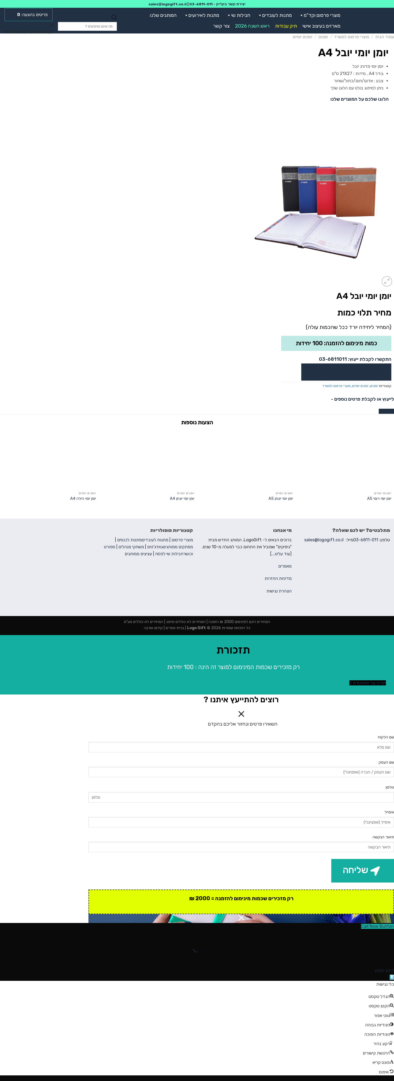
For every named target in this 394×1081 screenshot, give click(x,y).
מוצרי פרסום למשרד (351, 36)
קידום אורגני (153, 628)
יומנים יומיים (302, 36)
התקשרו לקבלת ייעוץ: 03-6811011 (355, 359)
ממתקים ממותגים (178, 546)
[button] (300, 15)
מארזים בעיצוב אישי (321, 26)
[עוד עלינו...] (281, 553)
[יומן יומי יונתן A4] (147, 459)
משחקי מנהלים (131, 546)
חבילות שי (240, 15)
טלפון (390, 787)
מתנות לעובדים (277, 15)
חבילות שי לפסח (169, 553)
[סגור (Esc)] (389, 935)
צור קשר (221, 26)
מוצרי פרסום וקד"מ (322, 15)
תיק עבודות (286, 26)
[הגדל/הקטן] (373, 935)
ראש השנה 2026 (252, 26)
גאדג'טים (155, 546)
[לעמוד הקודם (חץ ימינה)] (389, 957)
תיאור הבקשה (383, 837)
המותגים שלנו (163, 15)
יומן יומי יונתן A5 (281, 498)
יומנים (323, 36)
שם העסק (386, 762)
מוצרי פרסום (182, 539)
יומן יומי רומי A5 (379, 498)
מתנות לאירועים (203, 15)
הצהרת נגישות (279, 591)
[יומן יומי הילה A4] (49, 459)
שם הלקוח (386, 737)
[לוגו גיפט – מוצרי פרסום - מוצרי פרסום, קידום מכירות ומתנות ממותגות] (370, 20)
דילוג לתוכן (384, 970)
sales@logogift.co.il (167, 4)
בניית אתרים (174, 628)
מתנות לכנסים (129, 539)
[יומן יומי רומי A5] (344, 459)
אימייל (389, 812)
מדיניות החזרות (278, 578)
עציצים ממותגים (138, 553)
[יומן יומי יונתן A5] (246, 459)
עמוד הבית (384, 36)
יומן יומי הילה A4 (83, 498)
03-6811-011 (201, 4)
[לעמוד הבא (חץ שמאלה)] (373, 957)
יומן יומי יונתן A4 (182, 498)
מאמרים (285, 566)
